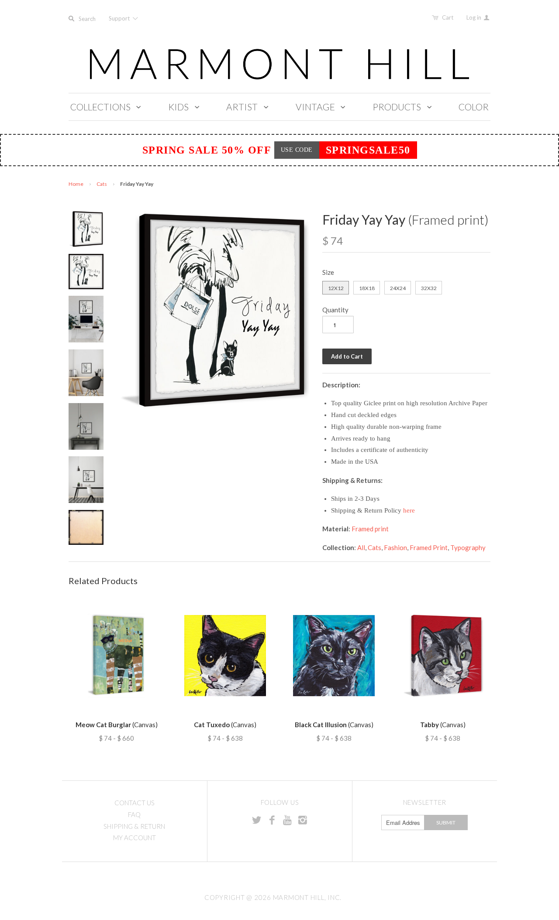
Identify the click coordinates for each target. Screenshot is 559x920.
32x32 (429, 288)
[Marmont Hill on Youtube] (287, 820)
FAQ (134, 814)
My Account (134, 837)
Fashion (395, 547)
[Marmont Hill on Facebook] (272, 820)
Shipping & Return (134, 826)
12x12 (336, 288)
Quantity (335, 310)
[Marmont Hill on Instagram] (303, 820)
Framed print (370, 529)
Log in (474, 17)
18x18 (367, 288)
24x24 (398, 288)
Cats (102, 184)
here (409, 510)
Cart (447, 17)
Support (120, 18)
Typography (468, 547)
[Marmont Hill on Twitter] (257, 820)
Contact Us (134, 803)
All (361, 547)
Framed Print (429, 547)
